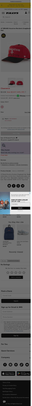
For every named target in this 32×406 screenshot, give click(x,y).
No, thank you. (20, 210)
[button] (30, 204)
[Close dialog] (30, 193)
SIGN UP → (20, 208)
